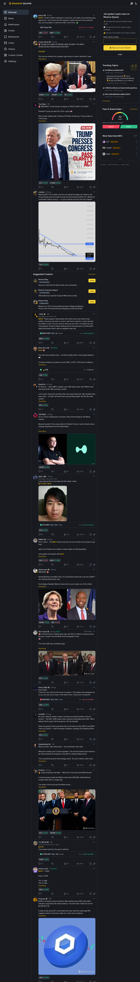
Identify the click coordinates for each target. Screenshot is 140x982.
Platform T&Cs (125, 164)
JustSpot (41, 192)
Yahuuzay (41, 899)
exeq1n (41, 15)
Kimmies (41, 770)
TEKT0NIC (42, 414)
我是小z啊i (42, 476)
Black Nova (42, 348)
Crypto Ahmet (43, 42)
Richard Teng (43, 301)
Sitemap (103, 164)
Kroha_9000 (42, 687)
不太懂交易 (42, 842)
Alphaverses (42, 570)
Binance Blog (43, 279)
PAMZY (41, 539)
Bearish (111, 127)
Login (120, 54)
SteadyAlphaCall (44, 744)
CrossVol (41, 714)
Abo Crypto (42, 632)
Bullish (128, 127)
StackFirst (42, 384)
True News (42, 104)
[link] (16, 12)
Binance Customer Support (48, 290)
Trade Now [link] (133, 109)
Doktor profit (43, 869)
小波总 (40, 314)
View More (91, 274)
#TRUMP (41, 52)
